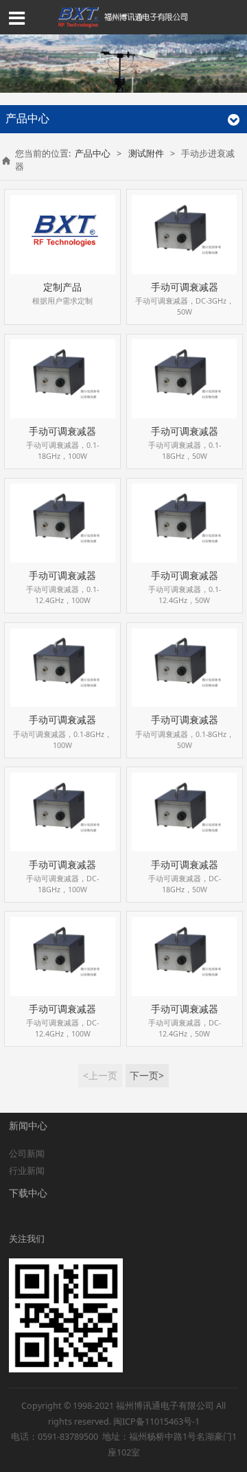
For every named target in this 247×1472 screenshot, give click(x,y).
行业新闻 (27, 1171)
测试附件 (146, 153)
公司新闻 (27, 1153)
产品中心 (92, 153)
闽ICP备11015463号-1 (156, 1421)
